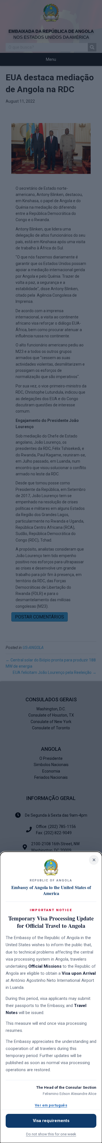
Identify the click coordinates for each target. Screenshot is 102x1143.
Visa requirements (51, 1120)
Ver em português (51, 1105)
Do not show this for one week (51, 1134)
